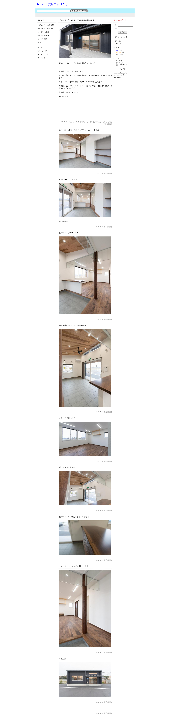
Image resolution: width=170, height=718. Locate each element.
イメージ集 (41, 58)
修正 (105, 173)
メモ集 (40, 47)
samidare (125, 73)
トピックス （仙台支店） (46, 28)
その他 (40, 42)
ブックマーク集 (43, 54)
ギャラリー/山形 (43, 32)
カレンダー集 (42, 51)
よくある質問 (42, 39)
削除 (109, 173)
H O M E (41, 20)
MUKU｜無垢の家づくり (52, 4)
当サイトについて (120, 37)
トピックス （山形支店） (46, 25)
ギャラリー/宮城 (43, 35)
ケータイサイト (119, 69)
